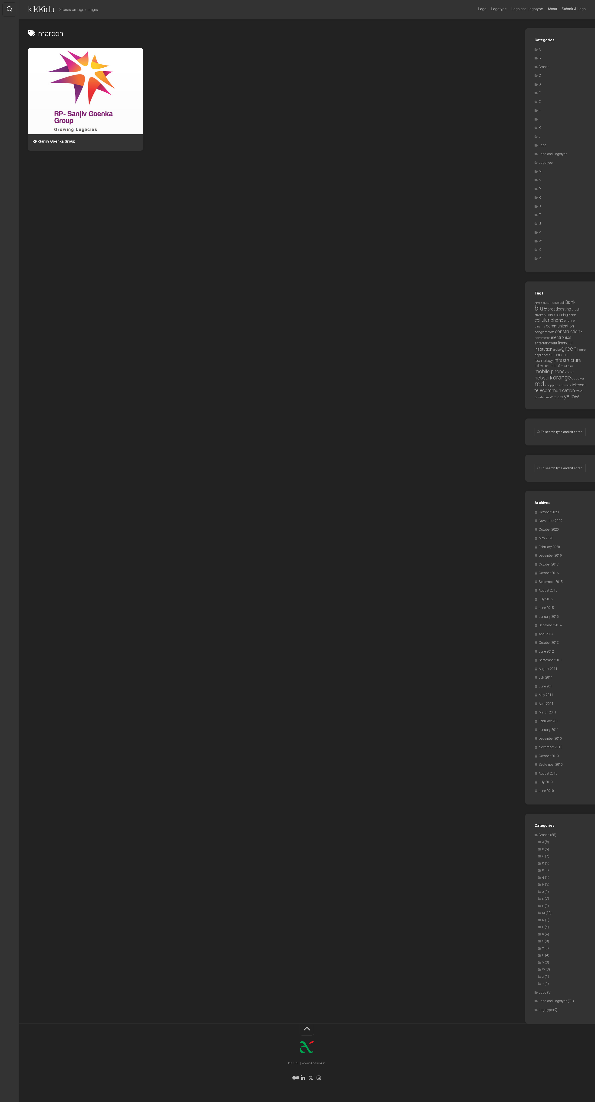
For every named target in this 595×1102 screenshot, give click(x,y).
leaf (557, 366)
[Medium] (295, 1077)
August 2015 (548, 590)
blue (541, 308)
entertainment (546, 343)
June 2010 (546, 791)
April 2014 (546, 634)
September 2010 (551, 764)
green (569, 348)
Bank (570, 302)
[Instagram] (318, 1077)
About (552, 9)
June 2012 (546, 651)
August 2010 (548, 773)
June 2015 (546, 608)
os (573, 378)
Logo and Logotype (527, 9)
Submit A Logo (574, 9)
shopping (551, 385)
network (543, 378)
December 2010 (550, 738)
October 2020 (549, 529)
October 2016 (549, 573)
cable (572, 315)
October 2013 (549, 642)
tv (536, 397)
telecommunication (555, 390)
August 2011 (548, 669)
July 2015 (546, 599)
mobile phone (550, 371)
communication (560, 326)
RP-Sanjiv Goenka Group (54, 141)
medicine (567, 366)
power (580, 378)
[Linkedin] (302, 1077)
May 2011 (546, 695)
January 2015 (549, 616)
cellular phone (549, 320)
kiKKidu (41, 9)
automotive (551, 302)
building (562, 315)
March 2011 (547, 712)
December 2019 (550, 555)
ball (562, 302)
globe (557, 349)
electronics (561, 337)
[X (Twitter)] (310, 1077)
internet (542, 365)
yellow (571, 396)
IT (551, 366)
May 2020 (546, 538)
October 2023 (549, 512)
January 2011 (549, 730)
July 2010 (546, 782)
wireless (556, 397)
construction (567, 331)
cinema (540, 326)
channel (569, 320)
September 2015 (551, 582)
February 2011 (549, 721)
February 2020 (549, 547)
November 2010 (550, 747)
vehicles (543, 397)
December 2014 (550, 625)
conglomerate (544, 332)
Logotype (499, 9)
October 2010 (549, 756)
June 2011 (546, 686)
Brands (544, 67)
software (565, 385)
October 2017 (549, 564)
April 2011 (546, 704)
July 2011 (546, 677)
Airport (538, 302)
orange (562, 377)
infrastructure (567, 360)
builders (549, 315)
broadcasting (559, 309)
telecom (578, 385)
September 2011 (551, 660)
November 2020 (550, 521)
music (569, 372)
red (539, 384)
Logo (482, 9)
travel (579, 391)
